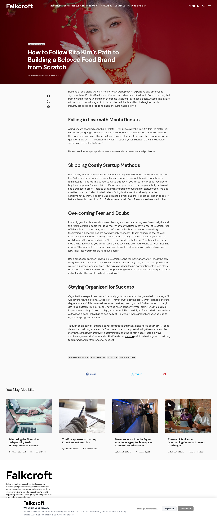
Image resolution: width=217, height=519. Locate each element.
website (129, 336)
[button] (194, 6)
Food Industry (98, 357)
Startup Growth (127, 357)
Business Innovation (78, 357)
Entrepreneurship (36, 44)
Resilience (112, 357)
